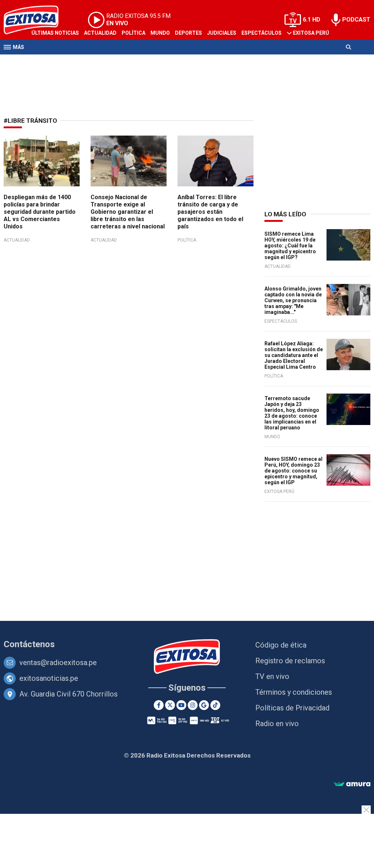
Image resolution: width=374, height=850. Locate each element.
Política (133, 33)
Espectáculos (261, 33)
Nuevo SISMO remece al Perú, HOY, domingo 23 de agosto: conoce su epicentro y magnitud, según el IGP (293, 470)
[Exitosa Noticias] (187, 657)
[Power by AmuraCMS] (352, 784)
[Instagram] (193, 705)
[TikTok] (215, 705)
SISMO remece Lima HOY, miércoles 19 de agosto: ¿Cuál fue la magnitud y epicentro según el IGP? (290, 245)
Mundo (160, 33)
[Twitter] (170, 705)
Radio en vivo (277, 723)
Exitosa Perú (311, 33)
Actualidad (100, 33)
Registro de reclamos (290, 660)
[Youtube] (181, 705)
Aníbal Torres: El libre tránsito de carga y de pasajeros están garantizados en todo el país (210, 212)
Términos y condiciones (293, 692)
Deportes (188, 33)
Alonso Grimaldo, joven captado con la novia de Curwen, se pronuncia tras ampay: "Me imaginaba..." (293, 300)
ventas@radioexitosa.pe (58, 662)
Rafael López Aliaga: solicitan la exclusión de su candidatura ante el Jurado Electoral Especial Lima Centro (293, 355)
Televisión (46, 61)
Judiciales (221, 33)
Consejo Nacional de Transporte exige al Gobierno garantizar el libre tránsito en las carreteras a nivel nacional (128, 212)
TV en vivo (272, 676)
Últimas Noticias (55, 33)
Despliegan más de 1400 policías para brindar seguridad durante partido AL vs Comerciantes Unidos (40, 212)
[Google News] (204, 705)
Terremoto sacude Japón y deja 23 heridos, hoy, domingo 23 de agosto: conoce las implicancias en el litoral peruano (291, 412)
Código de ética (280, 645)
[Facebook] (159, 705)
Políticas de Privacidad (292, 707)
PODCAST (356, 19)
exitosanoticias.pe (48, 678)
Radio (73, 61)
